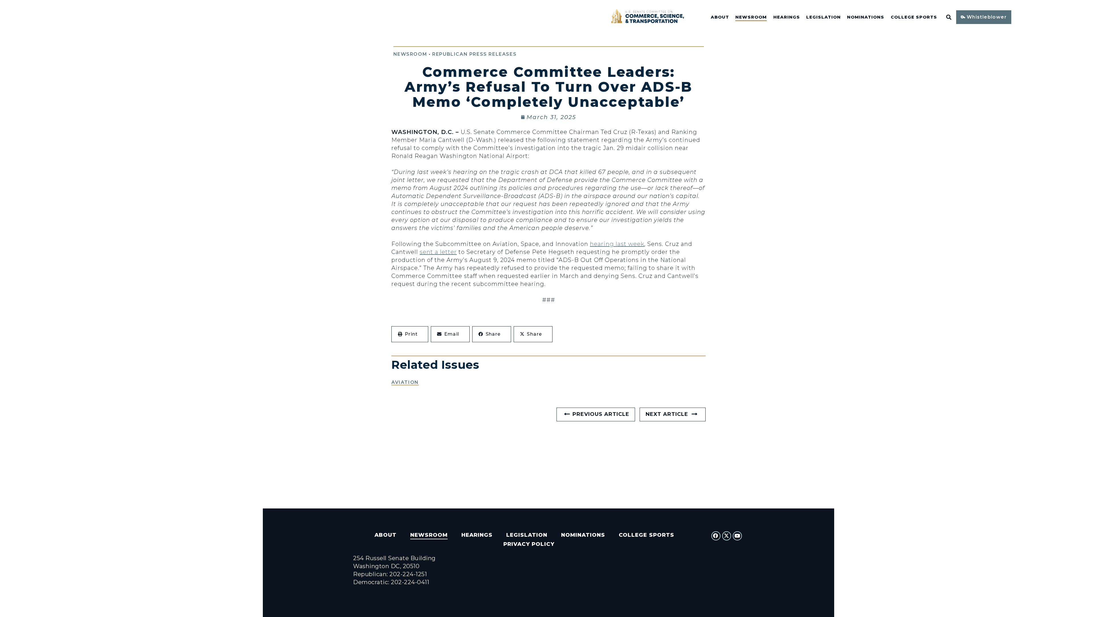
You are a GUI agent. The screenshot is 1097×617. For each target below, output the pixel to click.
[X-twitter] (726, 535)
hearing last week (617, 244)
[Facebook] (715, 535)
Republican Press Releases (474, 54)
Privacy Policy (528, 544)
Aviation (405, 382)
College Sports (914, 17)
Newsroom (751, 17)
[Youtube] (737, 535)
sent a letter (438, 252)
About (720, 17)
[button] (409, 334)
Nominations (865, 17)
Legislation (823, 17)
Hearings (786, 17)
